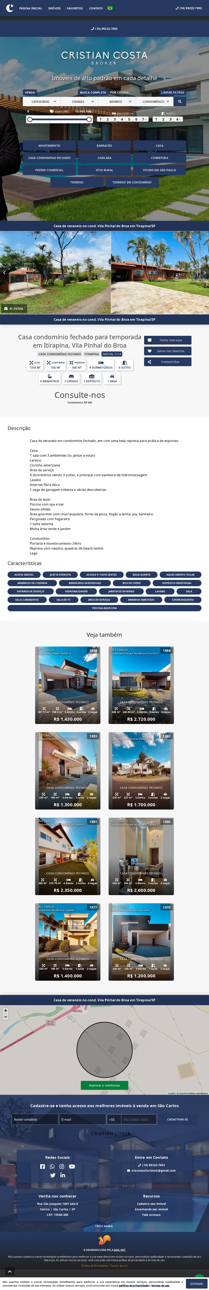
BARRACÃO (104, 146)
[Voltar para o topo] (9, 1271)
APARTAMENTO (49, 146)
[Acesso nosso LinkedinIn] (62, 1175)
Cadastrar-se (177, 1119)
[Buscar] (179, 101)
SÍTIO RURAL (104, 170)
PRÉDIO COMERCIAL (49, 170)
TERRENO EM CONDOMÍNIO (131, 182)
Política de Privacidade (95, 1265)
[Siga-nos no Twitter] (53, 1175)
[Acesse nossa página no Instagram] (61, 1166)
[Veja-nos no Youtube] (72, 1166)
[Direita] (205, 272)
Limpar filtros (172, 92)
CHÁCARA (104, 158)
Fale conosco (151, 1215)
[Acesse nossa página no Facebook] (42, 1166)
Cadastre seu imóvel (151, 1204)
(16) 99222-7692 (106, 29)
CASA (159, 146)
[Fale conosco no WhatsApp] (52, 1166)
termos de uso (160, 1285)
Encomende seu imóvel (151, 1209)
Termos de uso (118, 1265)
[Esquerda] (4, 272)
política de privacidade (134, 1285)
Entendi (196, 1284)
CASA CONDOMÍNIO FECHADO (49, 158)
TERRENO (76, 182)
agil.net (120, 1250)
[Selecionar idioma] (112, 8)
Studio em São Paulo (159, 170)
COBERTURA (159, 158)
